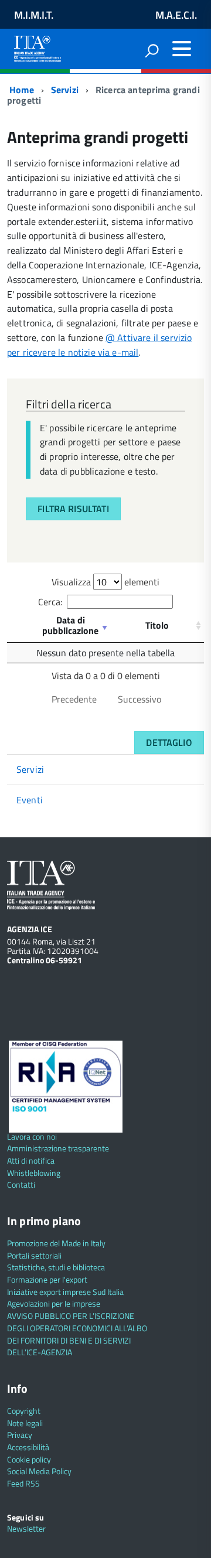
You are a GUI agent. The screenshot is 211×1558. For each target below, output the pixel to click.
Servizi (65, 90)
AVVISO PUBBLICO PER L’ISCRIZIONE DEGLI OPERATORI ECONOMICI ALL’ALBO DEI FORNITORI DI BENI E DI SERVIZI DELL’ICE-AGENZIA (77, 1334)
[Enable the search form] (152, 50)
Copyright (23, 1410)
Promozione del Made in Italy (56, 1243)
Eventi (29, 800)
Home (20, 90)
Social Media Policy (39, 1471)
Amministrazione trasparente (58, 1148)
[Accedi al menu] (181, 48)
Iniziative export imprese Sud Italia (65, 1292)
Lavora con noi (32, 1136)
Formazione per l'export (47, 1279)
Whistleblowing (33, 1173)
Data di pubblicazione (70, 625)
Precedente (74, 699)
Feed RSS (23, 1483)
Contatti (21, 1184)
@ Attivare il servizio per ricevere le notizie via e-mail (99, 344)
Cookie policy (29, 1459)
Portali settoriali (34, 1255)
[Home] (37, 46)
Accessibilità (28, 1447)
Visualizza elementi (105, 582)
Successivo (139, 699)
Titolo (157, 625)
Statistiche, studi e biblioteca (56, 1267)
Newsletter (26, 1528)
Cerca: (50, 602)
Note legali (25, 1423)
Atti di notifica (31, 1160)
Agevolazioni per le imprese (53, 1303)
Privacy (19, 1435)
